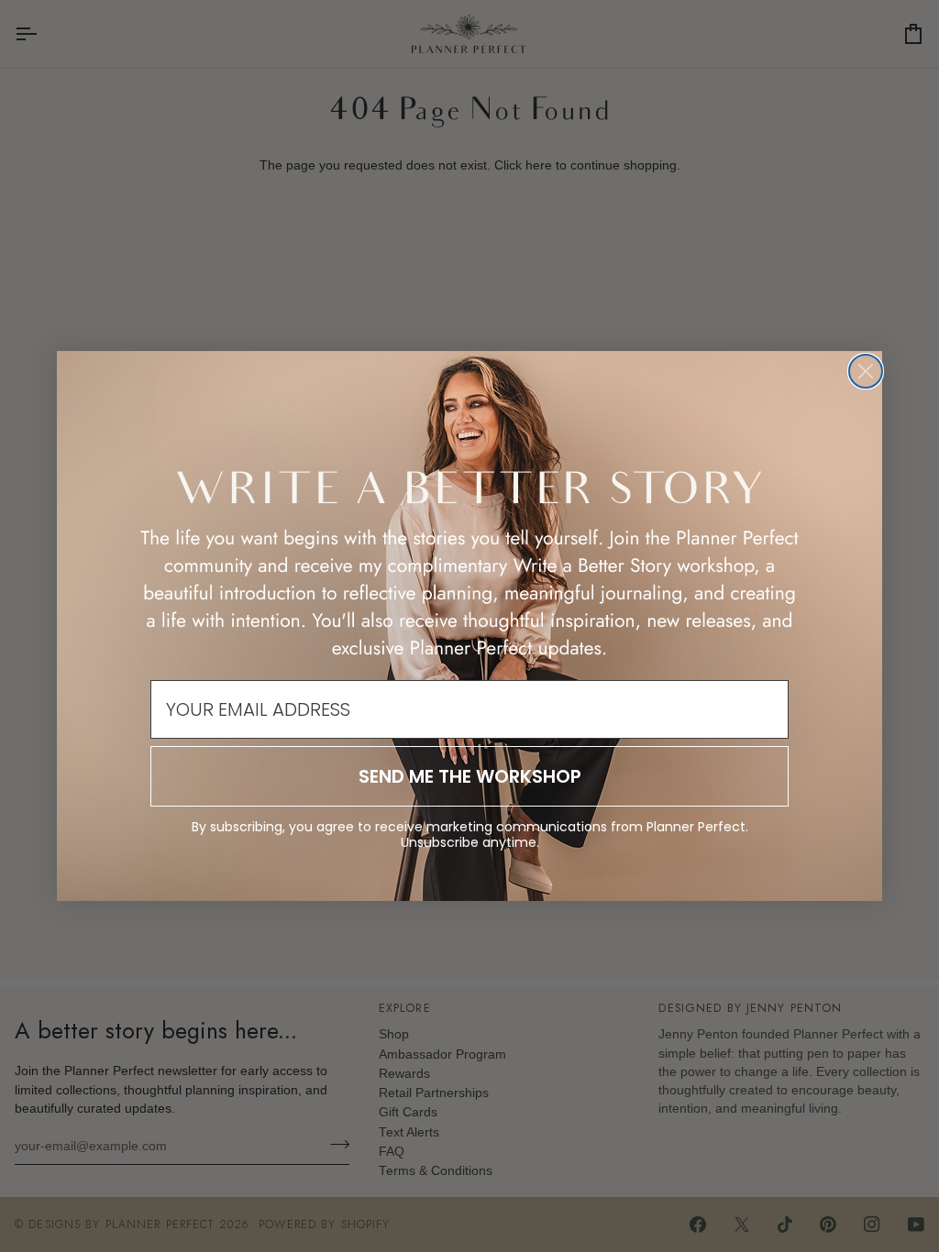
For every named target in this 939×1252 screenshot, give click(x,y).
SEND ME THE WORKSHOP (470, 776)
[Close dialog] (865, 371)
